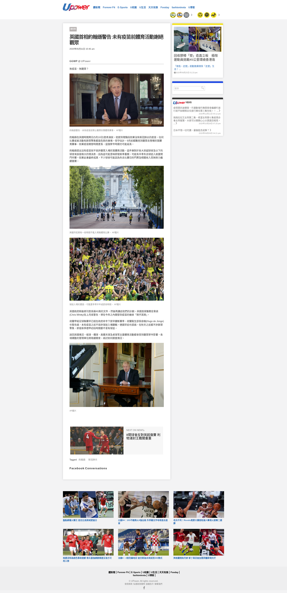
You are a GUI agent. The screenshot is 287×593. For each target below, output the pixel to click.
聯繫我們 (158, 584)
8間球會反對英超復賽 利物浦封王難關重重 (143, 436)
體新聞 (96, 7)
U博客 (191, 7)
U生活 (142, 7)
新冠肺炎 (92, 459)
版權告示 (150, 584)
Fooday (165, 7)
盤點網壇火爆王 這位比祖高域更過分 (80, 520)
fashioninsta (179, 7)
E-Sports (123, 7)
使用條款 (128, 584)
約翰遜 (82, 459)
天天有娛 (153, 7)
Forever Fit (109, 7)
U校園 (133, 7)
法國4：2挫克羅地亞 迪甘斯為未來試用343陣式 (140, 558)
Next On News (135, 430)
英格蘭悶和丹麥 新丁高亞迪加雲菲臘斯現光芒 (194, 558)
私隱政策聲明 (139, 584)
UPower (135, 581)
